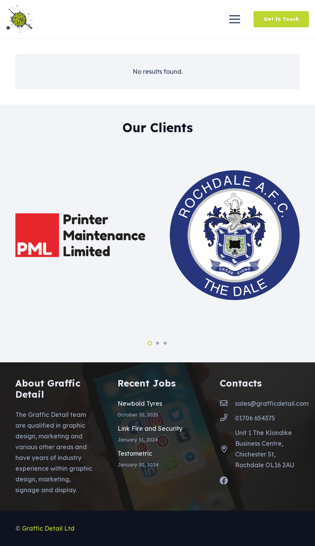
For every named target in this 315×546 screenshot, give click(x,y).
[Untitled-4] (19, 19)
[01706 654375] (227, 418)
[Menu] (234, 19)
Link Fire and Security (150, 428)
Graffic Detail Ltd (48, 528)
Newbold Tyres (140, 403)
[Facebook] (224, 480)
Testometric (135, 453)
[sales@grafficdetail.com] (227, 403)
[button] (150, 343)
